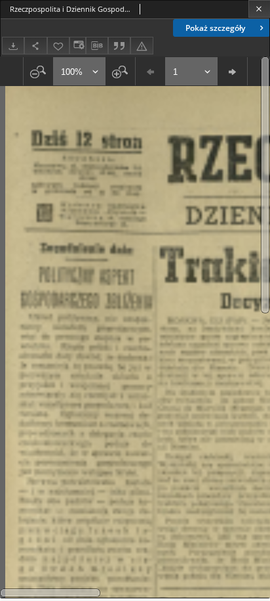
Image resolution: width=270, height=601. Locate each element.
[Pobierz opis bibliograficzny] (97, 46)
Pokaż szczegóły (215, 27)
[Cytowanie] (119, 46)
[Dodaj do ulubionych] (58, 46)
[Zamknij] (259, 9)
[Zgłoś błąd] (141, 46)
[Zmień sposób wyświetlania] (77, 46)
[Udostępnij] (35, 46)
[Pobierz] (13, 46)
